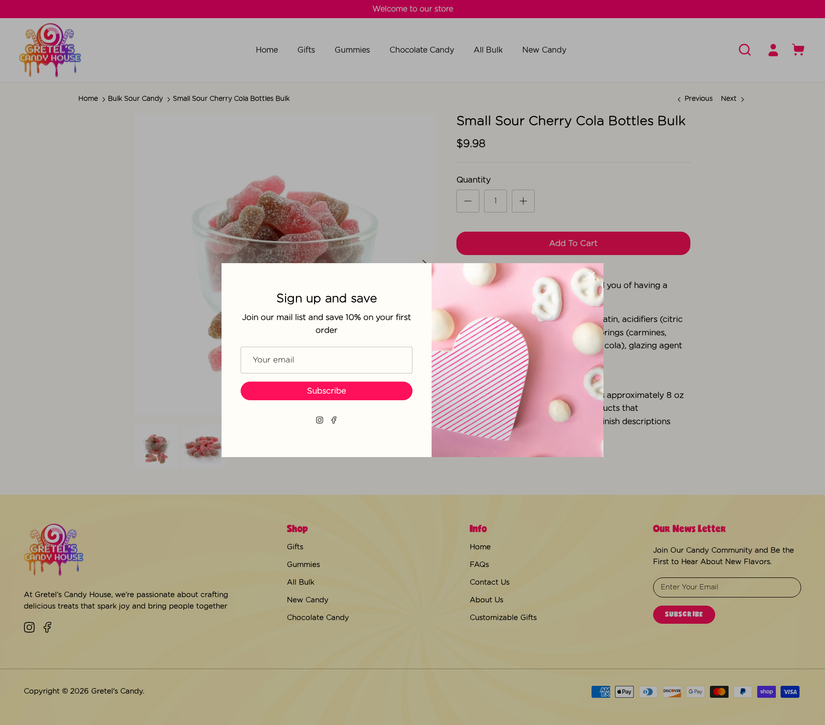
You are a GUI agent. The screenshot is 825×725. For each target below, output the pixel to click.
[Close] (591, 275)
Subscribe (326, 391)
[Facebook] (334, 420)
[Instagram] (319, 420)
